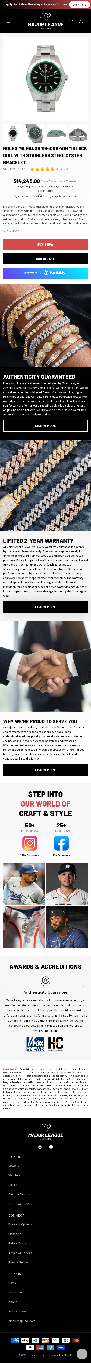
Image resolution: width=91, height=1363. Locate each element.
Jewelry (13, 1166)
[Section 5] (32, 169)
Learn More (45, 191)
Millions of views (29, 831)
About (12, 1302)
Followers (29, 855)
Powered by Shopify (61, 1355)
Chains (13, 1185)
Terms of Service (20, 1253)
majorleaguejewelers (38, 1355)
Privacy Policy (18, 1262)
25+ (61, 825)
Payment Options (20, 1224)
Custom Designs (19, 1194)
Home (12, 1283)
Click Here (80, 5)
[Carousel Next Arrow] (83, 985)
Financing (14, 1234)
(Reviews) (61, 169)
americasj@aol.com (21, 1321)
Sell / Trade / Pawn (21, 1204)
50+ (29, 825)
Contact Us (15, 1292)
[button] (8, 21)
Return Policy (17, 1243)
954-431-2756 (17, 1311)
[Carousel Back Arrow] (7, 985)
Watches (14, 1175)
